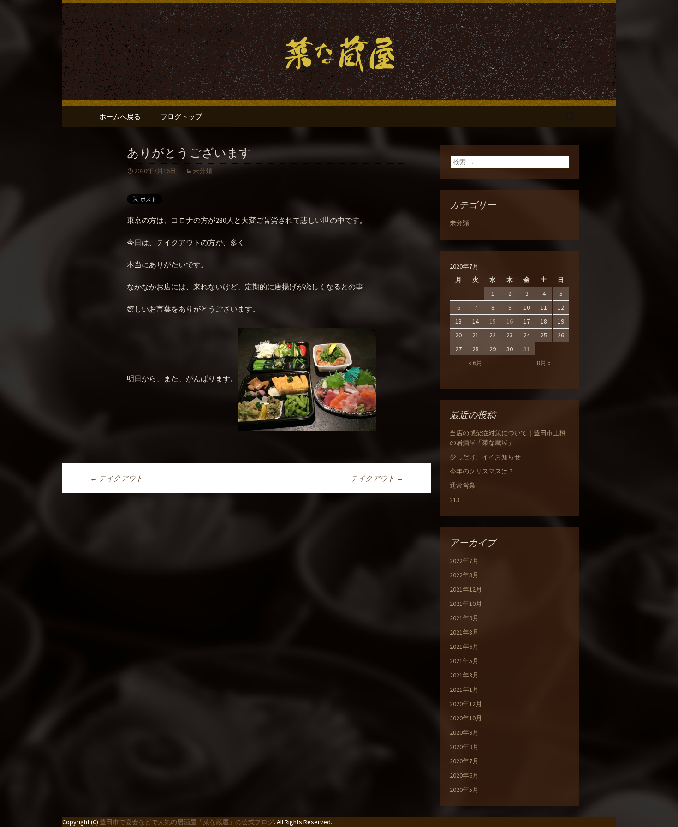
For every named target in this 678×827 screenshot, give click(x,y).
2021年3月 (464, 675)
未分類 (202, 171)
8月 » (544, 363)
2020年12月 (466, 704)
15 (492, 321)
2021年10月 (466, 603)
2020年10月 (466, 718)
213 (454, 500)
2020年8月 (464, 747)
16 (509, 321)
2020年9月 (464, 732)
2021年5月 (464, 661)
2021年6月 (464, 646)
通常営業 (463, 485)
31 (526, 349)
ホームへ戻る (120, 116)
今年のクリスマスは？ (482, 471)
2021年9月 (464, 618)
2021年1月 (464, 689)
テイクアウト (116, 478)
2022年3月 (464, 575)
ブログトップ (181, 116)
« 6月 (475, 363)
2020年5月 (464, 789)
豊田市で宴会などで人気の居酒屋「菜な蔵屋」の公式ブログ (187, 822)
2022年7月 (464, 561)
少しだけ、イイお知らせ (485, 457)
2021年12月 (466, 589)
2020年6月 (464, 775)
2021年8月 (464, 632)
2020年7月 (464, 761)
